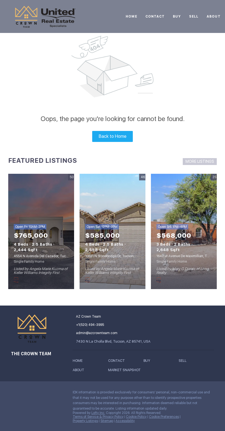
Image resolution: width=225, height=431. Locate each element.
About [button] (214, 16)
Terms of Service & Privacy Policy (98, 417)
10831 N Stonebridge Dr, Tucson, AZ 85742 (117, 256)
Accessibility (125, 421)
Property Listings (85, 421)
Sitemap (106, 421)
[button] (79, 362)
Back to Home (112, 136)
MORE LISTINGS (199, 161)
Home (131, 16)
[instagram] (15, 394)
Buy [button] (177, 16)
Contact (155, 16)
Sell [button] (193, 16)
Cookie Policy (136, 417)
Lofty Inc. (98, 413)
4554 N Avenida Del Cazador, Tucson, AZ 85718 (51, 256)
